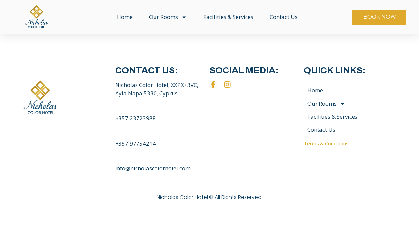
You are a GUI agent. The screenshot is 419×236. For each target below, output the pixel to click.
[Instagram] (227, 84)
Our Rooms (163, 17)
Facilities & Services (228, 17)
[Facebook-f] (213, 84)
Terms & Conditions (326, 143)
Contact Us (284, 17)
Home (125, 17)
